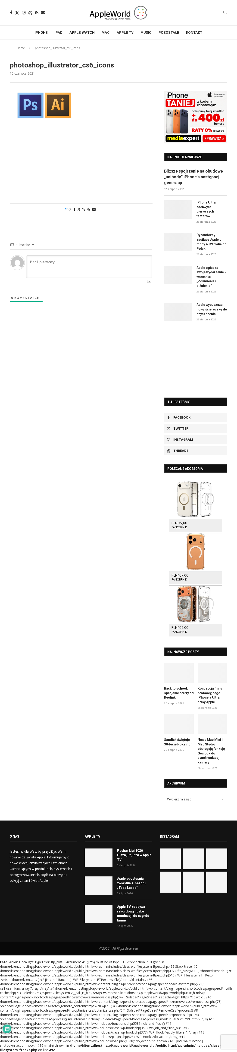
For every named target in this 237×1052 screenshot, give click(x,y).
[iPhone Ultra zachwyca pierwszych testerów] (178, 209)
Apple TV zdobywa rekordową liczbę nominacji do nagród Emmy (133, 913)
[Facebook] (11, 12)
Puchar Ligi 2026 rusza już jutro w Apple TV (134, 855)
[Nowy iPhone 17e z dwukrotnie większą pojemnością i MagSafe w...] (193, 882)
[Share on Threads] (88, 209)
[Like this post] (69, 209)
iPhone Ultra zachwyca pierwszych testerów (206, 209)
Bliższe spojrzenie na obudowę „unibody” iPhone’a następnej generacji (193, 177)
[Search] (225, 13)
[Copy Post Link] (83, 209)
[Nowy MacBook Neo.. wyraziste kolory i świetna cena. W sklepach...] (170, 882)
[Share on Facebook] (74, 209)
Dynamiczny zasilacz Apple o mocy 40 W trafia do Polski (211, 241)
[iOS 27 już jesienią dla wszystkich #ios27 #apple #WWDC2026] (193, 858)
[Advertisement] (81, 164)
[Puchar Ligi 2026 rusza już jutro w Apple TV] (98, 857)
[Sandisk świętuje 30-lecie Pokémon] (179, 724)
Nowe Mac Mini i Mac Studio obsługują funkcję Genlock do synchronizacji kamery (211, 751)
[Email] (43, 12)
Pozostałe (169, 32)
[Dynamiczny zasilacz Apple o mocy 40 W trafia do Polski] (178, 242)
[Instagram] (24, 12)
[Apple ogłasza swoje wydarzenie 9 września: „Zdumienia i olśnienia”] (178, 275)
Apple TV (125, 32)
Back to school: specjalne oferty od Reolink (179, 693)
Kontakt (194, 32)
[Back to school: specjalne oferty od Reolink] (179, 673)
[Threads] (30, 12)
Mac (106, 32)
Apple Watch (82, 32)
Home (21, 48)
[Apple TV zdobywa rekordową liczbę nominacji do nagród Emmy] (98, 914)
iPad (58, 32)
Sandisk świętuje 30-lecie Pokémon (178, 742)
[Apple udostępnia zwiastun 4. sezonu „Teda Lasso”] (98, 885)
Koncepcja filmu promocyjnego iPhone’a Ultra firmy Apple (210, 695)
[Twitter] (17, 12)
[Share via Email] (94, 209)
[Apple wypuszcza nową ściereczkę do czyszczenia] (178, 312)
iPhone (41, 32)
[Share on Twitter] (79, 209)
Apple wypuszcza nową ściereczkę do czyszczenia (211, 309)
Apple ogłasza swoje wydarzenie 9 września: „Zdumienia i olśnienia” (211, 277)
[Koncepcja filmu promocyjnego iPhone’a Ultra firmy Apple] (212, 673)
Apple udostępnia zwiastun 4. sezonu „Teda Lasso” (131, 883)
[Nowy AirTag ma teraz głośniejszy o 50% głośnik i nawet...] (216, 882)
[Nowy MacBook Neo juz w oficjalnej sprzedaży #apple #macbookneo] (216, 858)
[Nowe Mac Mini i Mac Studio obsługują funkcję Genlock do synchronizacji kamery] (212, 724)
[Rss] (37, 12)
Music (146, 32)
